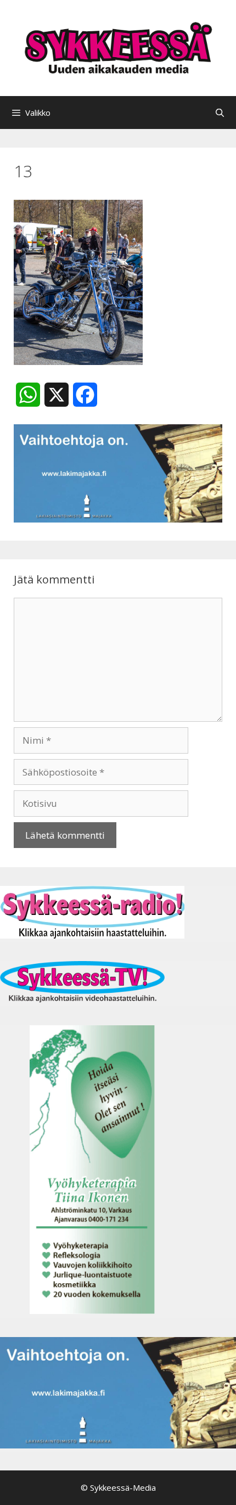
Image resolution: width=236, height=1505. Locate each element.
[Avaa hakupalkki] (220, 112)
